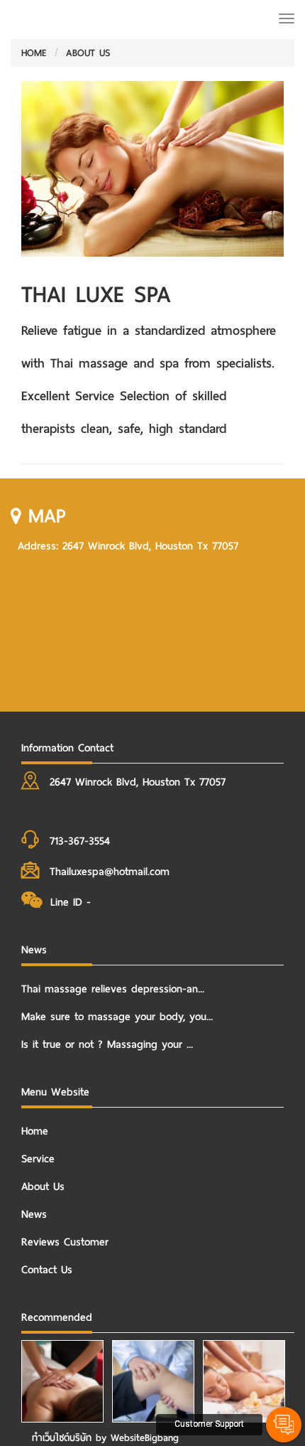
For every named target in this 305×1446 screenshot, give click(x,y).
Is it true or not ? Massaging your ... (107, 1044)
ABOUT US (88, 53)
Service (38, 1159)
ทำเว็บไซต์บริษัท (62, 1438)
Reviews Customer (65, 1242)
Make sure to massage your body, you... (117, 1016)
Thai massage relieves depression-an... (112, 989)
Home (34, 1131)
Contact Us (46, 1269)
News (34, 1214)
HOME (34, 53)
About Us (43, 1186)
